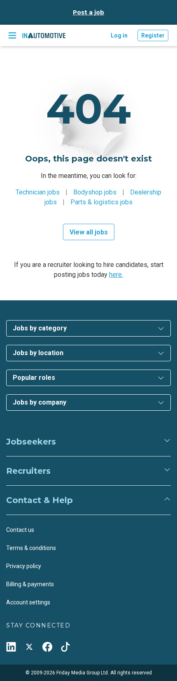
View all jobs (89, 232)
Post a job (88, 12)
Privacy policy (23, 566)
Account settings (28, 602)
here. (116, 274)
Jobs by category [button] (40, 328)
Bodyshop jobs (94, 192)
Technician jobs (38, 192)
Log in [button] (119, 35)
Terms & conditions (31, 548)
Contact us (20, 530)
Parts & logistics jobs (101, 202)
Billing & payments (30, 584)
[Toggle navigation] (12, 35)
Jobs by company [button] (39, 402)
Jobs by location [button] (38, 353)
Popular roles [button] (34, 377)
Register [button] (153, 35)
